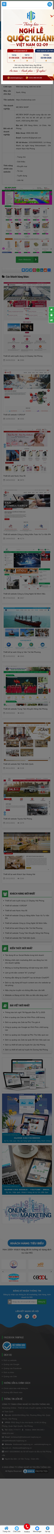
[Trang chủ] (51, 309)
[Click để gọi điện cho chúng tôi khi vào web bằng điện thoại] (27, 1526)
